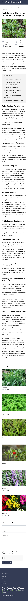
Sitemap (4, 583)
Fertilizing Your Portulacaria (13, 90)
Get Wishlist (4, 573)
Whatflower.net (13, 2)
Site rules (4, 581)
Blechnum (4, 438)
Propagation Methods (12, 93)
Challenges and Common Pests (14, 100)
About (3, 579)
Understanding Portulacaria (13, 80)
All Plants (4, 577)
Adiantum (4, 413)
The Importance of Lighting (13, 82)
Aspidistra (4, 388)
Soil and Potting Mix (11, 85)
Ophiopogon (5, 488)
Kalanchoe (4, 513)
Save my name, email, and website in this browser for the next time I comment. (14, 552)
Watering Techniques (12, 87)
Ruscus (4, 463)
